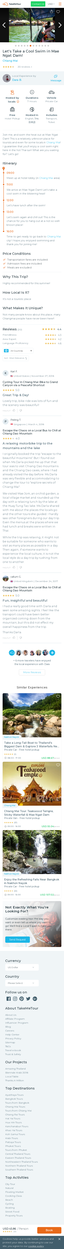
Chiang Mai (53, 142)
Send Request (17, 939)
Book (49, 1230)
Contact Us (38, 4)
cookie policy (36, 1246)
